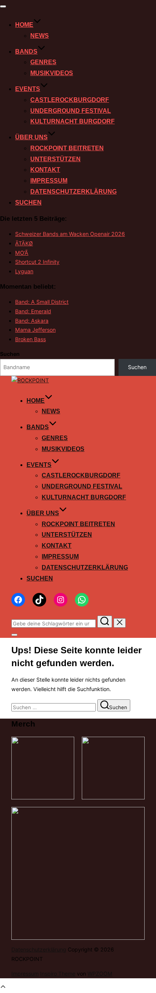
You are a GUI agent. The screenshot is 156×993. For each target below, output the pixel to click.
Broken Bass (30, 339)
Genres (43, 62)
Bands (26, 51)
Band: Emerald (33, 311)
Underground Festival (70, 111)
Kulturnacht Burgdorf (72, 121)
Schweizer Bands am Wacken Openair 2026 (70, 234)
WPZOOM (99, 973)
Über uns (31, 137)
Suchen (28, 202)
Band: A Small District (42, 302)
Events (27, 89)
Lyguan (24, 271)
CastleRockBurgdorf (69, 100)
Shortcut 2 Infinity (37, 262)
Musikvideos (51, 73)
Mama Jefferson (35, 329)
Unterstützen (55, 159)
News (39, 35)
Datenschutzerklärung (73, 191)
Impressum (48, 180)
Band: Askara (31, 320)
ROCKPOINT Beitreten (67, 148)
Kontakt (45, 169)
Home (24, 25)
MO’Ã (21, 252)
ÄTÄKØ (24, 243)
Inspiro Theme (57, 973)
